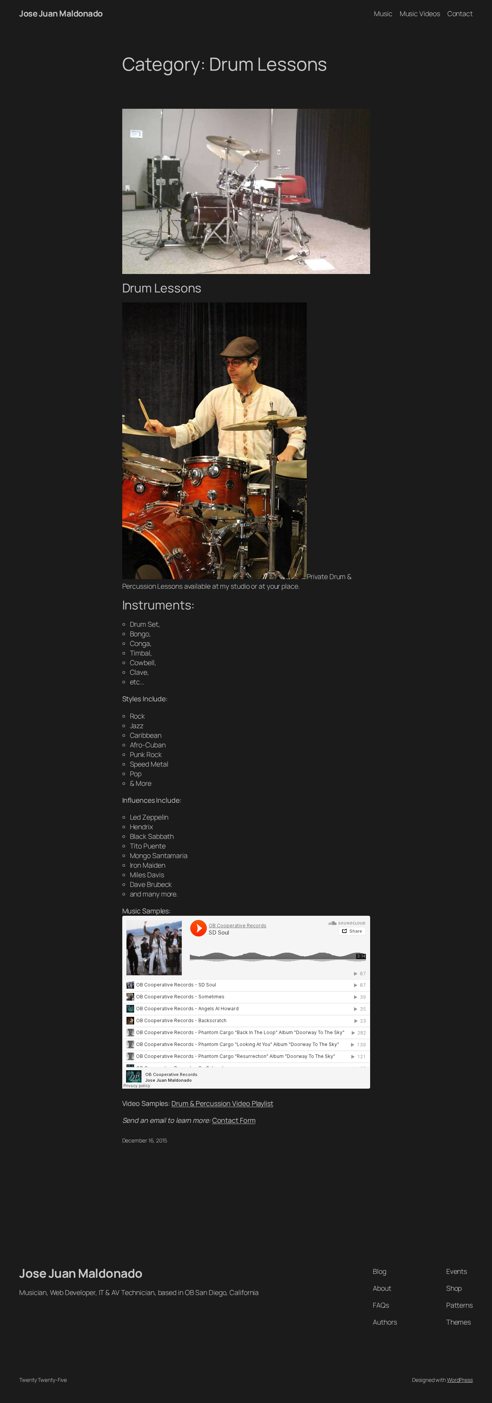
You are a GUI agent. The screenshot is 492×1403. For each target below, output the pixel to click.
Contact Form (234, 1120)
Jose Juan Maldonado (61, 13)
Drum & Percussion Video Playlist (222, 1103)
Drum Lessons (162, 288)
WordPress (460, 1379)
